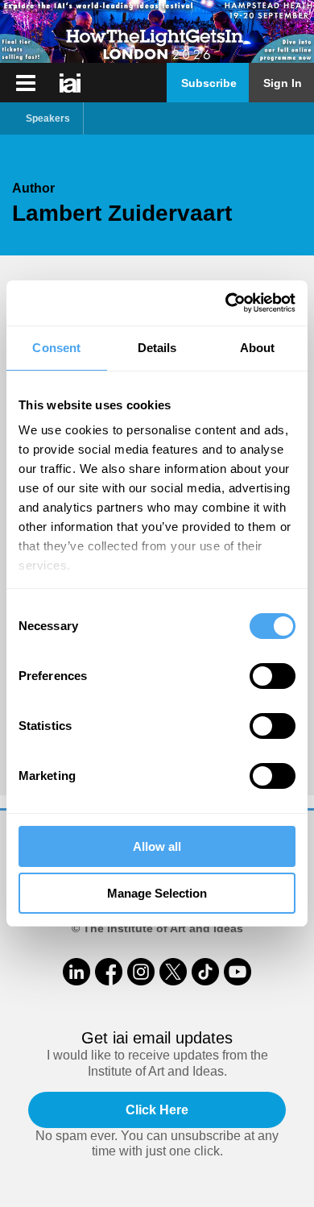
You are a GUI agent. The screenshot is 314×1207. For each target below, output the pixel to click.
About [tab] (257, 348)
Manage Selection (157, 893)
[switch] (272, 676)
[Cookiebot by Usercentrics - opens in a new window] (225, 302)
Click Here (157, 1110)
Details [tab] (157, 348)
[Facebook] (108, 971)
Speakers (48, 118)
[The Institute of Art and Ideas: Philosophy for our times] (26, 82)
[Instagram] (141, 971)
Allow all (157, 846)
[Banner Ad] (157, 31)
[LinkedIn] (76, 971)
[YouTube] (237, 971)
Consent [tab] (56, 348)
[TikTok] (205, 971)
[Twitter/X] (173, 971)
